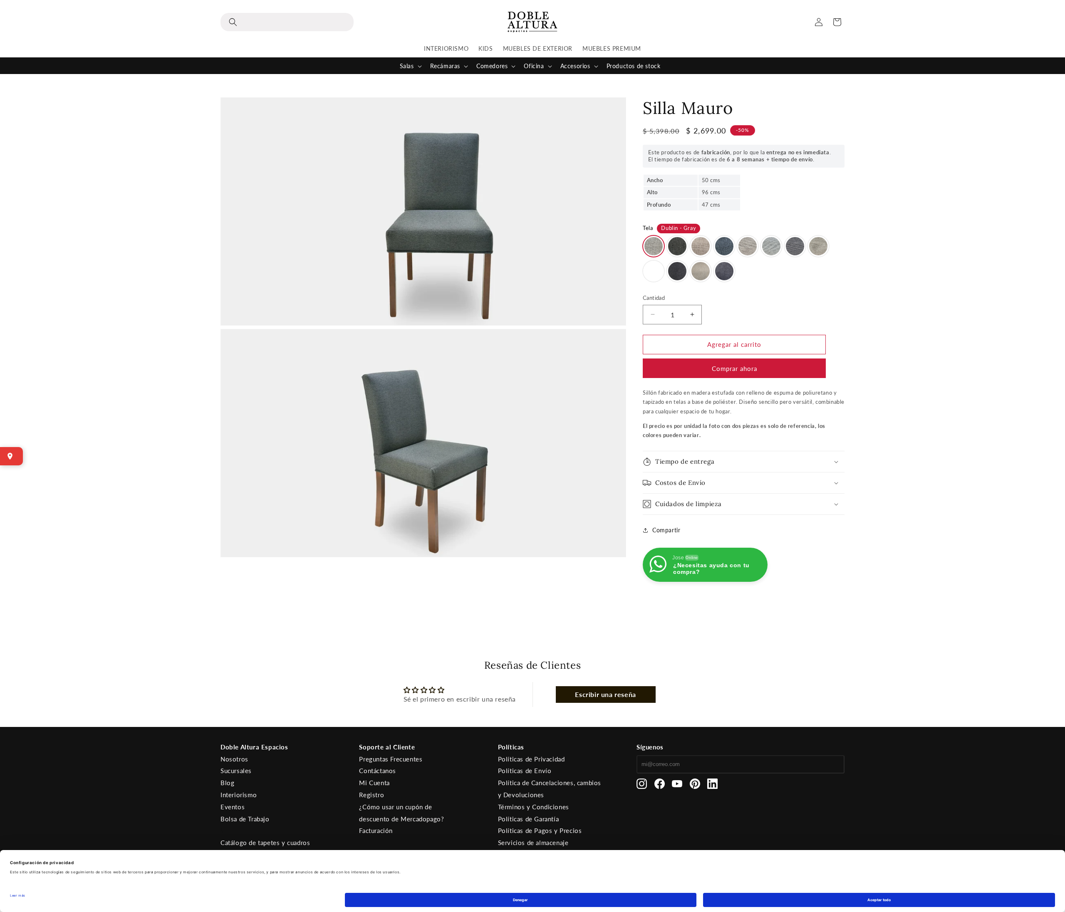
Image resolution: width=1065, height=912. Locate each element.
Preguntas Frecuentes (390, 759)
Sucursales (236, 770)
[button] (287, 22)
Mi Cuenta (374, 782)
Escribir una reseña (605, 694)
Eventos (232, 807)
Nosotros (234, 759)
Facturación (376, 830)
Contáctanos (377, 770)
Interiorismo (238, 794)
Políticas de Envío (525, 770)
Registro (371, 794)
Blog (227, 782)
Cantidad (654, 297)
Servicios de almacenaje (533, 842)
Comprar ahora (734, 368)
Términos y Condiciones (533, 807)
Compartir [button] (666, 530)
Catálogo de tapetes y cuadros (265, 842)
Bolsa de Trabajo (245, 819)
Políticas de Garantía (528, 819)
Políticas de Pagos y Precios (540, 830)
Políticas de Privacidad (531, 759)
